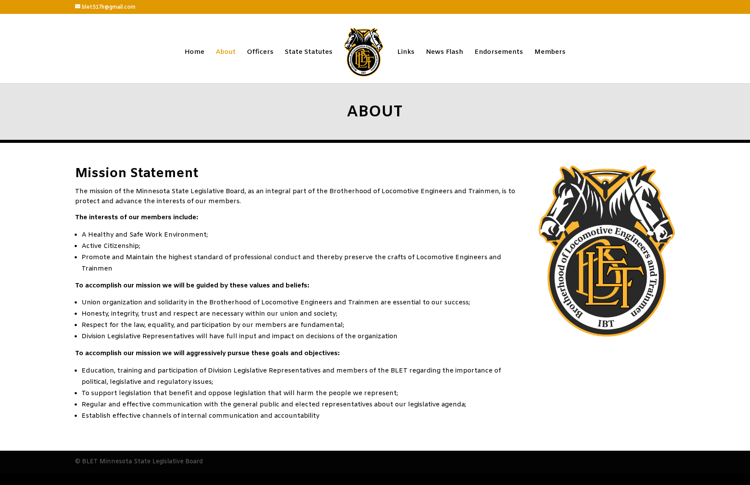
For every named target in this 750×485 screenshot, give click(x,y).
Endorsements (498, 52)
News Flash (444, 52)
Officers (260, 52)
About (226, 52)
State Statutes (308, 52)
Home (194, 52)
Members (550, 52)
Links (405, 52)
